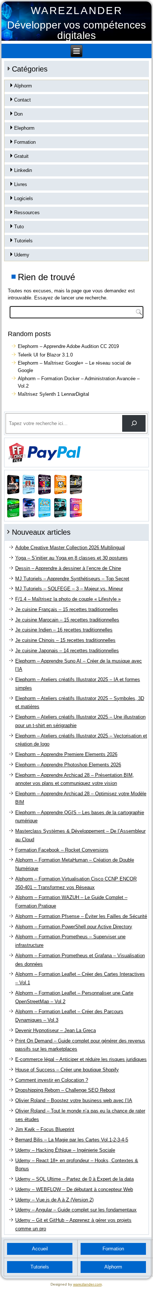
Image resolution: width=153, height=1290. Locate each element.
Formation (25, 142)
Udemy (21, 255)
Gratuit (21, 156)
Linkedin (23, 170)
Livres (20, 184)
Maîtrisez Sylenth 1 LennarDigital (53, 394)
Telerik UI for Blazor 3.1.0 (45, 355)
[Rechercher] (134, 423)
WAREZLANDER (77, 10)
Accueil (40, 1248)
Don (18, 114)
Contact (22, 100)
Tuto (19, 226)
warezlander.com (87, 1284)
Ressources (27, 212)
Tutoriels (23, 240)
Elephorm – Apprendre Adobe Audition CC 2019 (68, 346)
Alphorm (23, 86)
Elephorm (24, 128)
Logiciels (23, 198)
